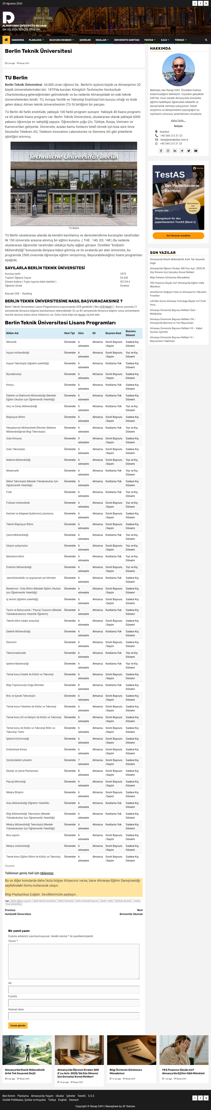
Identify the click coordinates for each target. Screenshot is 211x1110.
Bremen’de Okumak (131, 912)
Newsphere (112, 1106)
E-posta (12, 996)
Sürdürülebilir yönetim (19, 760)
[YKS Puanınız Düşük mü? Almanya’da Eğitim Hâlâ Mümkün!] (184, 1050)
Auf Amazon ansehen (178, 235)
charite (137, 901)
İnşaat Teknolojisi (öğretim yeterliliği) (27, 363)
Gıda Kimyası (14, 438)
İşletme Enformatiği (17, 738)
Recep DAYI (24, 63)
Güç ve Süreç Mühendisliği (21, 406)
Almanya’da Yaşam (42, 1095)
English (62, 1099)
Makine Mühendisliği (18, 459)
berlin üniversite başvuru (87, 901)
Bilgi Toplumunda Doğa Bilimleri (25, 685)
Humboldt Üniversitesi (18, 912)
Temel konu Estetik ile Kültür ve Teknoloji (30, 674)
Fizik (9, 492)
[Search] (206, 40)
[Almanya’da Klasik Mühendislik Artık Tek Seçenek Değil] (27, 1050)
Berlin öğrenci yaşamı (21, 901)
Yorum (13, 941)
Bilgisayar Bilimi (15, 417)
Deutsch (74, 1099)
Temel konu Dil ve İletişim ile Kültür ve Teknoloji (33, 717)
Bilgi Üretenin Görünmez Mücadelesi (170, 277)
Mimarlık (11, 341)
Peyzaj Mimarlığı (16, 781)
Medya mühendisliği (18, 846)
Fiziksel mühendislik (18, 502)
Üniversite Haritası (126, 40)
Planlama (35, 40)
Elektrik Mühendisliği (18, 631)
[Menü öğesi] (194, 3)
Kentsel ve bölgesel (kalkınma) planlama (29, 513)
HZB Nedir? (106, 306)
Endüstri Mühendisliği (18, 567)
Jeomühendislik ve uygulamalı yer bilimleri (31, 577)
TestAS (148, 40)
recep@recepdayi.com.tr (174, 139)
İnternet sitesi (16, 1009)
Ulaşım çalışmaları (17, 545)
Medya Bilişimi (14, 792)
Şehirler (85, 40)
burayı (82, 314)
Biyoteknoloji (13, 374)
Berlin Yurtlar (107, 901)
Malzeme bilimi (15, 556)
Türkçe (179, 40)
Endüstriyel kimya (16, 749)
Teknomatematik (16, 652)
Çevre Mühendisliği (17, 535)
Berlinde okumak (123, 901)
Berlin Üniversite (66, 901)
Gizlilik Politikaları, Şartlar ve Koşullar (24, 1099)
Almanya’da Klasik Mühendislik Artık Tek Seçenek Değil (25, 1071)
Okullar (101, 40)
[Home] (6, 40)
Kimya (10, 384)
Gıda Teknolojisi (15, 449)
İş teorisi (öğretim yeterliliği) (22, 599)
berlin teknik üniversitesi (44, 901)
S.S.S (164, 40)
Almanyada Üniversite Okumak (24, 25)
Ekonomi (11, 642)
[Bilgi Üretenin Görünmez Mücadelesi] (131, 1050)
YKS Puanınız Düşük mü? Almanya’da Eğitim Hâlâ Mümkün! (183, 1071)
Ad (9, 983)
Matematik (12, 470)
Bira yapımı (12, 835)
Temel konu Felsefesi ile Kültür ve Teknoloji (31, 706)
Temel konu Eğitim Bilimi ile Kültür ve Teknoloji (33, 856)
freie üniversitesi (13, 904)
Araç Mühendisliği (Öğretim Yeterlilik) (27, 803)
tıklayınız (46, 873)
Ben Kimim (8, 1095)
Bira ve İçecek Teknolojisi (20, 695)
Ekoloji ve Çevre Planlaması (22, 770)
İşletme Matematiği (17, 663)
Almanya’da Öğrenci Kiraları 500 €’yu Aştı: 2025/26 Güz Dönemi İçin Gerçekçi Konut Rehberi (78, 1073)
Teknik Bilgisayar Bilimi (19, 524)
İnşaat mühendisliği (17, 352)
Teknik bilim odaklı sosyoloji (22, 620)
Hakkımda (18, 40)
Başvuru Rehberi (60, 40)
